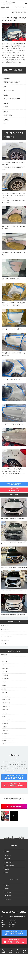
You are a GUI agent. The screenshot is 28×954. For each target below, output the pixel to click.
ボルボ (4, 726)
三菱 (4, 682)
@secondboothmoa (15, 806)
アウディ (5, 696)
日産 (4, 685)
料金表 (6, 872)
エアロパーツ (3, 625)
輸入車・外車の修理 (9, 865)
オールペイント (4, 629)
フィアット (5, 716)
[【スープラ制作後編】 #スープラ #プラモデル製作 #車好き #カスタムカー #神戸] (5, 816)
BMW (4, 692)
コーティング (3, 632)
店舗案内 (7, 888)
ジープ (4, 713)
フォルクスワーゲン (7, 719)
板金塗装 (3, 643)
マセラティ (5, 733)
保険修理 (7, 869)
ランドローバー (6, 743)
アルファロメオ (6, 699)
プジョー (5, 723)
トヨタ (4, 668)
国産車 (2, 654)
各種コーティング (9, 862)
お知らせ (7, 885)
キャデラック (5, 702)
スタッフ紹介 (8, 892)
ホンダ (4, 671)
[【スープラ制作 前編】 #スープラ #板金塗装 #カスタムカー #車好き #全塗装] (14, 816)
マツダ (4, 675)
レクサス (5, 678)
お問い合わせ (8, 899)
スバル (4, 661)
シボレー (5, 709)
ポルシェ (5, 730)
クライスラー (5, 706)
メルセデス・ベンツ (7, 740)
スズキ (4, 658)
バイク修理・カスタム (5, 636)
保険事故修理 (3, 640)
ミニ (4, 736)
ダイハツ (5, 664)
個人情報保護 (8, 895)
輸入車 (2, 689)
